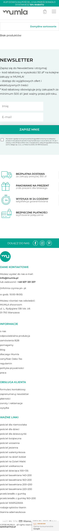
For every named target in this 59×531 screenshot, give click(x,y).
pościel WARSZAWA (11, 502)
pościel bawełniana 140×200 (16, 475)
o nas (3, 331)
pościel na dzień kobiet (13, 456)
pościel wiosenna (10, 443)
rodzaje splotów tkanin (13, 507)
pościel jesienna (9, 447)
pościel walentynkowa (12, 452)
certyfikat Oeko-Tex (11, 358)
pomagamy (6, 345)
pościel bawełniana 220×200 (16, 489)
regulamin (6, 363)
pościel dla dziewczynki (13, 433)
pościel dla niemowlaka (13, 424)
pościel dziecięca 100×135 (14, 470)
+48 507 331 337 (26, 281)
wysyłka (4, 407)
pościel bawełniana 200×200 (16, 484)
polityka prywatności (12, 368)
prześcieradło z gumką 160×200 (18, 498)
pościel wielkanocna (11, 466)
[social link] (35, 243)
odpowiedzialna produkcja (15, 335)
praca (3, 372)
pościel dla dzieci (9, 429)
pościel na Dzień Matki (13, 461)
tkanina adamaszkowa (12, 512)
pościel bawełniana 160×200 (16, 479)
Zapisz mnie (29, 129)
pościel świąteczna (10, 438)
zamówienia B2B (9, 340)
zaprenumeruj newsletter (14, 394)
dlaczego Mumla (9, 354)
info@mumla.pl (9, 278)
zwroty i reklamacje (11, 403)
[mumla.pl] (15, 11)
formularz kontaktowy (13, 389)
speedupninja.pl (8, 526)
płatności (5, 398)
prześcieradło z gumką (13, 493)
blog (2, 349)
